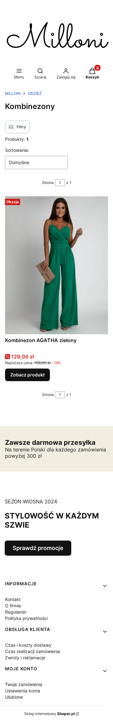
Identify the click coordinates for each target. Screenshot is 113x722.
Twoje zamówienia (23, 684)
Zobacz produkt (27, 374)
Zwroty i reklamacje (25, 657)
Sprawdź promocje (38, 548)
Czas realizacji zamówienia (32, 651)
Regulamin (15, 612)
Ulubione (14, 697)
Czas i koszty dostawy (28, 645)
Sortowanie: (17, 150)
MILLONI (12, 93)
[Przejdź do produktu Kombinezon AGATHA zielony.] (56, 265)
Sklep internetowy (49, 713)
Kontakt (13, 599)
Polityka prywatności (26, 618)
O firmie (13, 605)
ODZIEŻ (35, 93)
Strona (48, 182)
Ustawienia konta (22, 690)
